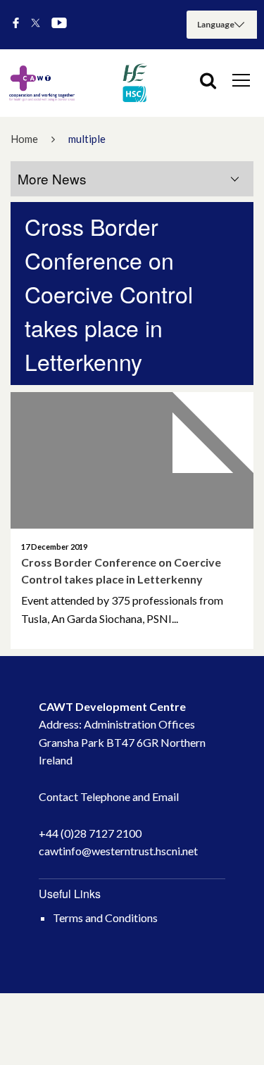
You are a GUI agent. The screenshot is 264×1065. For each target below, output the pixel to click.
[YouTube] (59, 23)
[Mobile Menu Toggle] (241, 79)
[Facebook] (16, 23)
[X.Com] (35, 23)
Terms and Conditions (105, 917)
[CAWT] (77, 83)
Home (24, 138)
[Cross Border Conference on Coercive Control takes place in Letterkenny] (132, 460)
